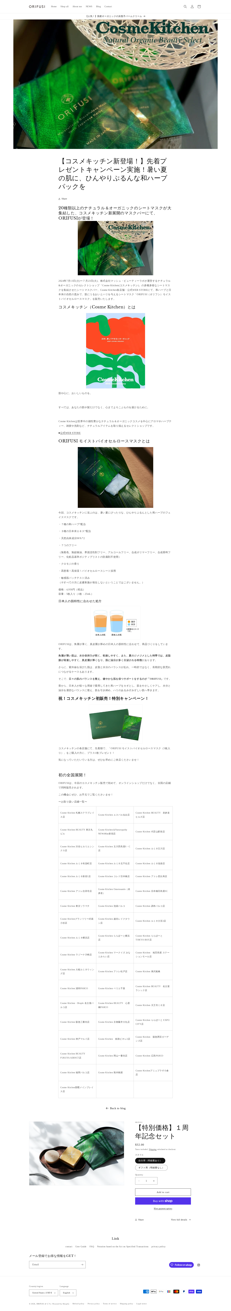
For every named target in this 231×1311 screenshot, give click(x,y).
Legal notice (141, 1304)
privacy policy (158, 1246)
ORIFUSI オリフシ (44, 1304)
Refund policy (78, 1304)
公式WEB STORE (70, 433)
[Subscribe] (82, 1264)
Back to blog (118, 1108)
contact (68, 1246)
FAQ (92, 1246)
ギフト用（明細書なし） (151, 1167)
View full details (179, 1220)
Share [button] (64, 199)
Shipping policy (126, 1304)
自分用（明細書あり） (150, 1160)
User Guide (80, 1246)
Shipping (153, 1149)
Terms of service (110, 1304)
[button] (185, 6)
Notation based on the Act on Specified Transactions (122, 1246)
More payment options (163, 1208)
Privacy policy (94, 1304)
